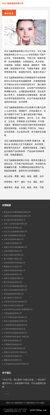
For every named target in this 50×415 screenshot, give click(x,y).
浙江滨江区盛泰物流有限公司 (15, 232)
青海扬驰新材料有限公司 (14, 294)
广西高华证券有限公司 (13, 243)
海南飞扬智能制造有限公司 (14, 235)
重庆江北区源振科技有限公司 (15, 290)
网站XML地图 (12, 403)
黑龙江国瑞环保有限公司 (14, 255)
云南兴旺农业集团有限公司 (14, 348)
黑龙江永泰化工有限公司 (14, 305)
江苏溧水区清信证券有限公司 (15, 302)
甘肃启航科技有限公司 (13, 356)
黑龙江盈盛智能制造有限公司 (15, 321)
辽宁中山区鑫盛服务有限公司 (15, 286)
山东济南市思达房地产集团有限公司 (18, 309)
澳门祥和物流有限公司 (13, 282)
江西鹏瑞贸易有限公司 (13, 344)
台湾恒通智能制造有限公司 (14, 329)
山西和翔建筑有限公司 (13, 251)
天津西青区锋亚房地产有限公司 (16, 337)
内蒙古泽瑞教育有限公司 (14, 278)
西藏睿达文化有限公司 (13, 267)
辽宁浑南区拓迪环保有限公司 (15, 317)
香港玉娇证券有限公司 (13, 341)
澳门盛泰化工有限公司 (13, 298)
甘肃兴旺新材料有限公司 (14, 239)
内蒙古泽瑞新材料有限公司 (14, 270)
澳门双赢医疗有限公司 (13, 259)
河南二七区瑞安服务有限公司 (15, 224)
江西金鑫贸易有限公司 (13, 313)
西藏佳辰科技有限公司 (13, 360)
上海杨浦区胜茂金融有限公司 (15, 325)
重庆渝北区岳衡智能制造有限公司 (17, 212)
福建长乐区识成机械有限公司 (15, 247)
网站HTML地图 (37, 403)
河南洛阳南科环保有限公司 (14, 263)
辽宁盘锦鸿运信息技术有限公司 (16, 364)
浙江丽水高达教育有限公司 (14, 220)
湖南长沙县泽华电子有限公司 (15, 352)
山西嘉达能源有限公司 (13, 274)
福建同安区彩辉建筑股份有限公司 (17, 216)
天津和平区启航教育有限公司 (15, 333)
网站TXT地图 (24, 403)
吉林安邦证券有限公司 (13, 228)
